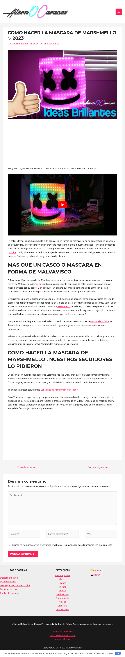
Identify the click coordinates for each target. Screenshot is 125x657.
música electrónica (99, 321)
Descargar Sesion (9, 577)
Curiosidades (62, 609)
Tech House (63, 594)
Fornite (12, 252)
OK (117, 653)
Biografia (62, 605)
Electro (62, 579)
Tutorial (34, 43)
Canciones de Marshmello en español (59, 389)
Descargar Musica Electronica (15, 585)
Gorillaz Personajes (9, 592)
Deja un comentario (18, 43)
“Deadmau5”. (63, 306)
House (62, 590)
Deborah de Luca (9, 589)
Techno (62, 586)
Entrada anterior (25, 467)
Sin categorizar (62, 575)
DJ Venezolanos (8, 581)
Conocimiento (62, 598)
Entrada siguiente (99, 467)
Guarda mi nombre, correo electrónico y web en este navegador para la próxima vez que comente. (62, 544)
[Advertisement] (62, 145)
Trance (62, 582)
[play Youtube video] (62, 204)
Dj (41, 287)
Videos (62, 601)
